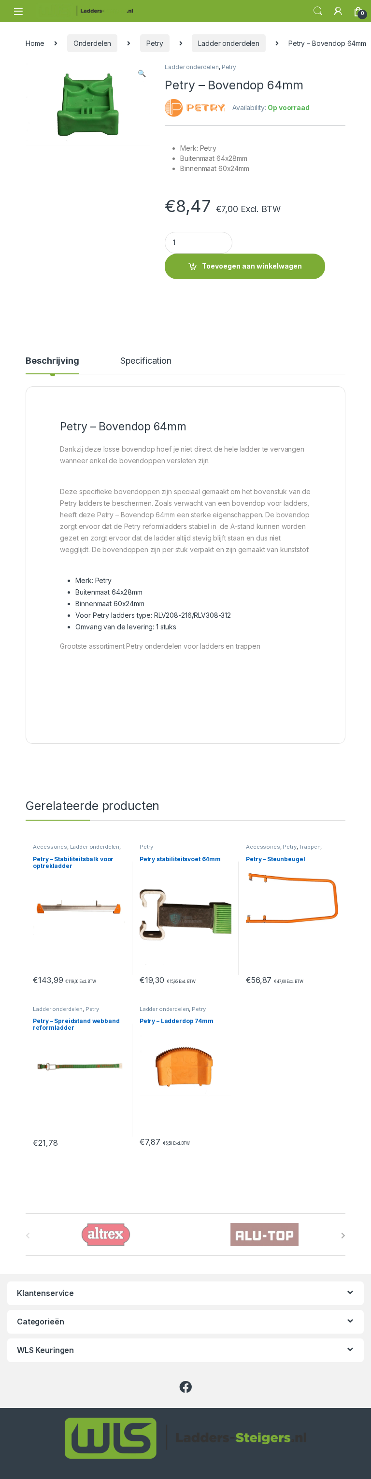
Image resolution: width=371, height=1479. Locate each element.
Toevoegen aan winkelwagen (252, 266)
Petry (154, 43)
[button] (142, 73)
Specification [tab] (145, 361)
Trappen (309, 846)
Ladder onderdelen (228, 43)
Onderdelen (92, 43)
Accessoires (50, 846)
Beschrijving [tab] (52, 361)
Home (35, 43)
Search (318, 11)
